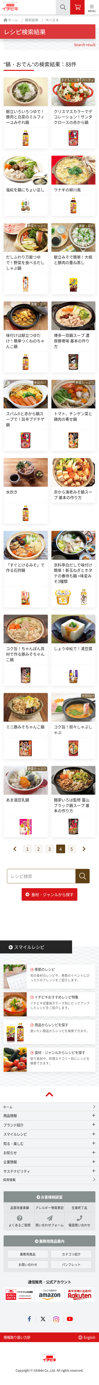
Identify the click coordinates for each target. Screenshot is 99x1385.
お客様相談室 (51, 1196)
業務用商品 (28, 1254)
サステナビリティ (16, 1171)
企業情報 (10, 1161)
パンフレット (71, 1264)
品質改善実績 (19, 1207)
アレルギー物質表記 (50, 1207)
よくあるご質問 (20, 1225)
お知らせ (10, 1152)
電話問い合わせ (79, 1225)
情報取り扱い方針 (17, 1337)
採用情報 (9, 1179)
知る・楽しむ (13, 1143)
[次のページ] (81, 849)
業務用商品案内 (51, 1241)
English (89, 1337)
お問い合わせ (28, 1264)
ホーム (12, 19)
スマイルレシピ (29, 947)
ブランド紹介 (13, 1124)
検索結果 (31, 19)
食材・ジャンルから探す (52, 894)
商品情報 (10, 1115)
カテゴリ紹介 (71, 1254)
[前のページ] (17, 849)
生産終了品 (79, 1207)
